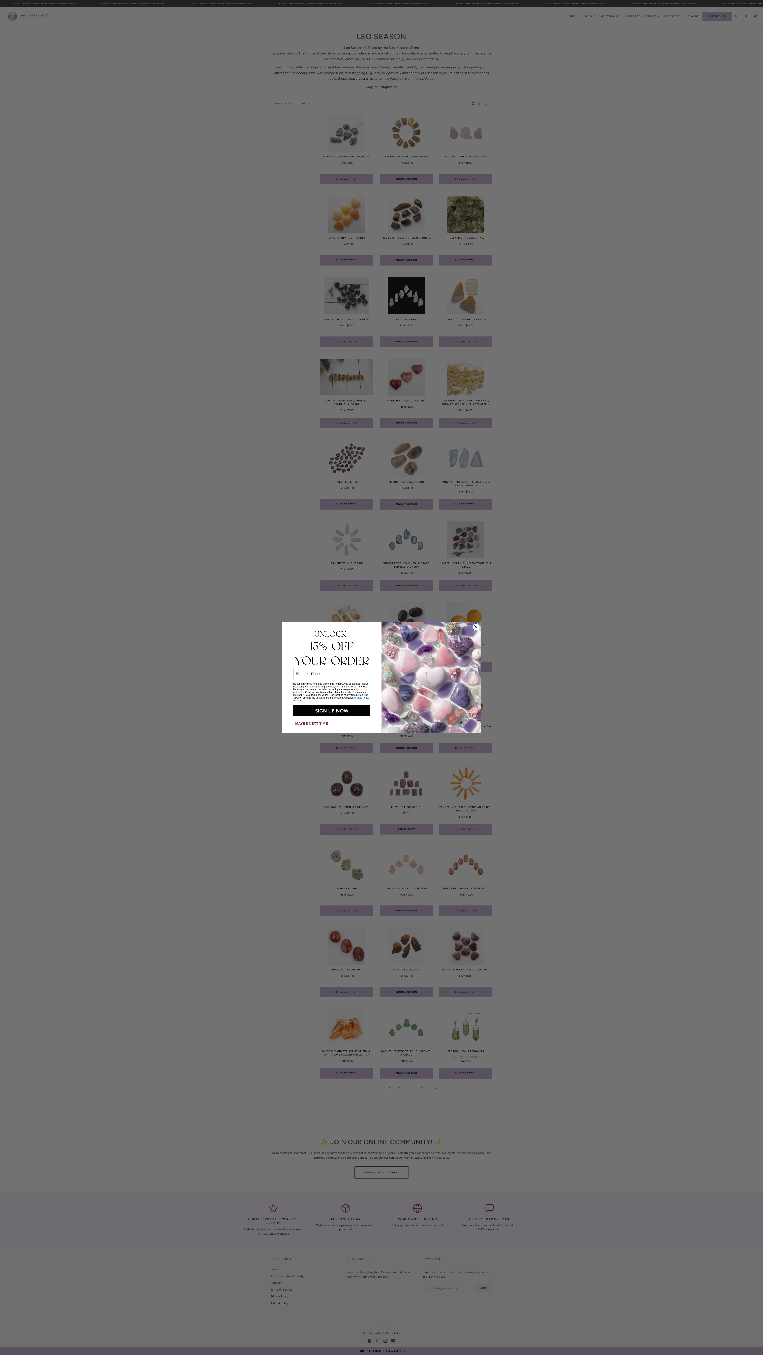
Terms (298, 700)
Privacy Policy (361, 697)
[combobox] (301, 673)
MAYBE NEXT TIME (311, 723)
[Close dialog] (475, 626)
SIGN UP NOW (332, 711)
